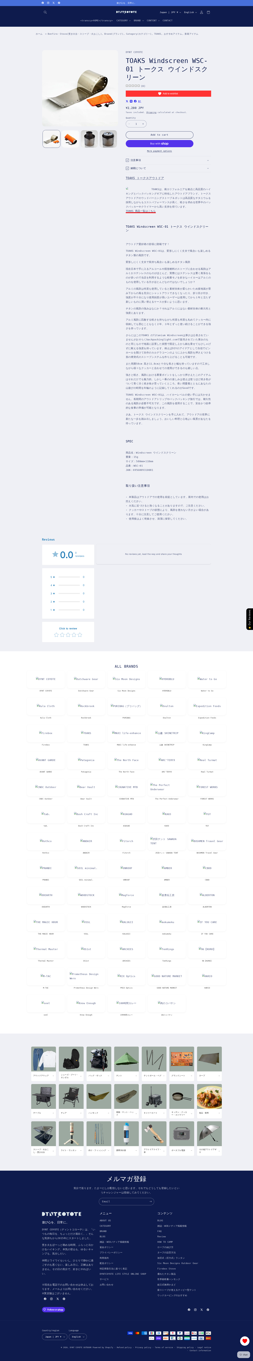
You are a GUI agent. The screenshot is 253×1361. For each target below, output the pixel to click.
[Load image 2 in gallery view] (70, 139)
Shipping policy (185, 1347)
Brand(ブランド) (113, 34)
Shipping (151, 112)
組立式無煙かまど (166, 1284)
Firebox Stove (166, 1268)
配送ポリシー (106, 1263)
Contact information (200, 1351)
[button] (45, 12)
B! (139, 101)
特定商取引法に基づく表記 (113, 1268)
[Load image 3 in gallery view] (89, 139)
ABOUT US (105, 1220)
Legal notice (204, 1347)
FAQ (159, 1231)
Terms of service (164, 1347)
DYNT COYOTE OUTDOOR (80, 1347)
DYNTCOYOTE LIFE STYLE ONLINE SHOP (123, 1274)
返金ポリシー (106, 1247)
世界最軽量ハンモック (168, 1279)
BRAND (103, 1231)
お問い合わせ (106, 1284)
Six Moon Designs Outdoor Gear (177, 1263)
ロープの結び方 (165, 1247)
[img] (133, 86)
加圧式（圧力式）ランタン (171, 1258)
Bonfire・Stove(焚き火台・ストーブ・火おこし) (75, 34)
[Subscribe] (150, 1201)
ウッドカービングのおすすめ (172, 1295)
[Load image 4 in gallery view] (108, 139)
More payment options (159, 151)
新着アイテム (191, 34)
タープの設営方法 (166, 1252)
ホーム (39, 34)
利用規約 (104, 1258)
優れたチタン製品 (166, 1274)
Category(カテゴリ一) (139, 34)
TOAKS (157, 34)
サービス (104, 1279)
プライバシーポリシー (111, 1252)
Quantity (131, 118)
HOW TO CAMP (165, 1242)
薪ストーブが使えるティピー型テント (176, 1290)
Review (161, 1236)
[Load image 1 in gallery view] (51, 139)
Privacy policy (143, 1347)
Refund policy (124, 1347)
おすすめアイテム (173, 34)
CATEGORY (105, 1226)
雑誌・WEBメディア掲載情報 (114, 1242)
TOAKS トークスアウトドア (145, 178)
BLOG (102, 1236)
